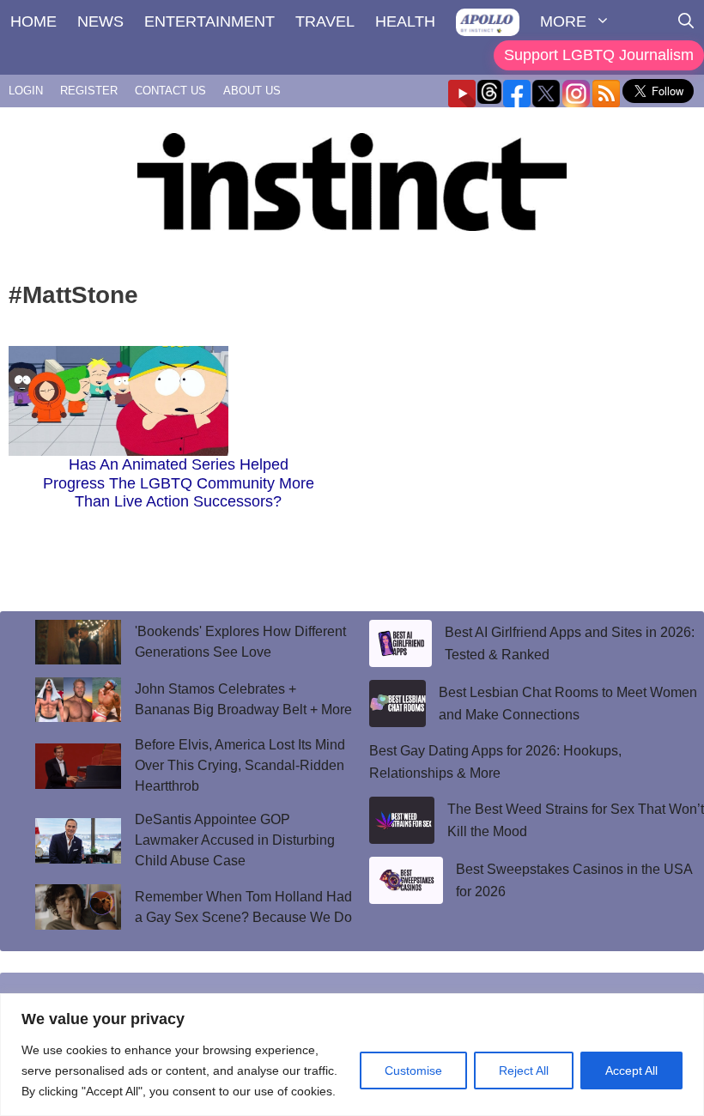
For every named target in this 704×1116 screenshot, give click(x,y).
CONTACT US (170, 90)
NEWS (100, 21)
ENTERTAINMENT (209, 21)
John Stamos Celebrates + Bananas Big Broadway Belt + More (243, 699)
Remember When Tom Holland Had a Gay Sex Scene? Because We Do (243, 907)
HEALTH (405, 21)
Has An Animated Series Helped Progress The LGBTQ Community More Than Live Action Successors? (178, 483)
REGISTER (89, 90)
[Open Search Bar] (686, 21)
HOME (33, 21)
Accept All (631, 1070)
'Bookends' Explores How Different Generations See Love (240, 641)
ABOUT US (252, 90)
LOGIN (26, 90)
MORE (563, 21)
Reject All (524, 1070)
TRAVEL (325, 21)
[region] (352, 1054)
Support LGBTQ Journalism (599, 55)
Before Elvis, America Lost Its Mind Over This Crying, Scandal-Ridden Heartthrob (240, 765)
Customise (413, 1070)
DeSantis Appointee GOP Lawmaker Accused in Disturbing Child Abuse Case (235, 840)
